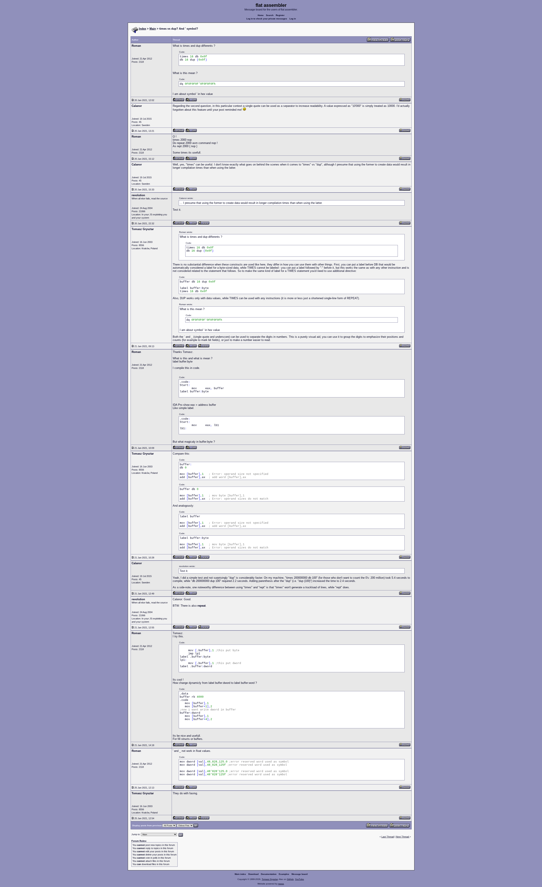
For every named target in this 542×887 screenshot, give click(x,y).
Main (153, 28)
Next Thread (403, 836)
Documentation (268, 874)
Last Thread (387, 836)
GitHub (290, 879)
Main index (240, 874)
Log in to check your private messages (266, 18)
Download (253, 874)
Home (261, 15)
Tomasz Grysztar (270, 879)
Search (269, 15)
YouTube (299, 879)
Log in (292, 18)
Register (280, 15)
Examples (284, 874)
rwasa (281, 884)
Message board (300, 874)
